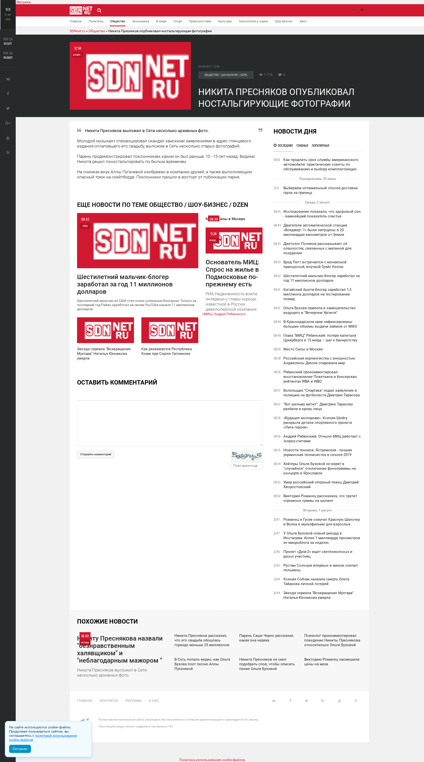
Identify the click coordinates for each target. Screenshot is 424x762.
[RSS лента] (353, 10)
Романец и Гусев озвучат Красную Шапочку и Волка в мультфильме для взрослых (321, 521)
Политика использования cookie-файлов (212, 760)
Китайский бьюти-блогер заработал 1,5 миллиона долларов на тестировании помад (317, 294)
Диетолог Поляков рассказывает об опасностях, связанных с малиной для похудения (317, 248)
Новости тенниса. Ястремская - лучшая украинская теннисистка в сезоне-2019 (317, 452)
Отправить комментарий (95, 454)
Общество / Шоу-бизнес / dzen (225, 75)
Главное (76, 21)
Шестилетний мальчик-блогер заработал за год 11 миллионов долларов (321, 278)
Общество (117, 21)
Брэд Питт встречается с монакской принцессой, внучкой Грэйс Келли (314, 264)
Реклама (133, 701)
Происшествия (200, 21)
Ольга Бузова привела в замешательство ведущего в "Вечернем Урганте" (319, 310)
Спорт (177, 21)
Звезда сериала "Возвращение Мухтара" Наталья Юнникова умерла (318, 595)
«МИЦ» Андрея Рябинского (224, 314)
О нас (154, 701)
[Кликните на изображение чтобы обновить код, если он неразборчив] (247, 456)
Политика (96, 21)
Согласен (20, 749)
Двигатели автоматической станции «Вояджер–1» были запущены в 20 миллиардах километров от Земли (315, 230)
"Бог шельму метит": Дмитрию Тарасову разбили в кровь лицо (318, 406)
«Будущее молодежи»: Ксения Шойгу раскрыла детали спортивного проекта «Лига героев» (317, 422)
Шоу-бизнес (284, 21)
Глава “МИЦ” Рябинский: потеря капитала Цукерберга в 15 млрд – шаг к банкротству (320, 337)
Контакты (109, 701)
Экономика (140, 21)
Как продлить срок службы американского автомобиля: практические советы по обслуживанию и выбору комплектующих (320, 164)
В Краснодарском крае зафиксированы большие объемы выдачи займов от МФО (320, 324)
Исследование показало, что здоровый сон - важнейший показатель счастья (322, 213)
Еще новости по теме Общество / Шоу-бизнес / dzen (162, 204)
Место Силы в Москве (303, 349)
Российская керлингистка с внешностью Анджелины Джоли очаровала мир (319, 360)
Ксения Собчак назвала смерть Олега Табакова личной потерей (316, 581)
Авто (303, 21)
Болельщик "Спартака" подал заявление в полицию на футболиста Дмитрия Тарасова (321, 392)
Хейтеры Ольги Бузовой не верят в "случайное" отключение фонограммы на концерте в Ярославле (319, 468)
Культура (225, 21)
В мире (161, 21)
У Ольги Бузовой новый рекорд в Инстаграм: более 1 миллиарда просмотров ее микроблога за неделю (321, 538)
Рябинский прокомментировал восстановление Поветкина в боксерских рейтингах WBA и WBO (320, 377)
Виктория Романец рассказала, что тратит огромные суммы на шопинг (320, 498)
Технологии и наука (253, 21)
